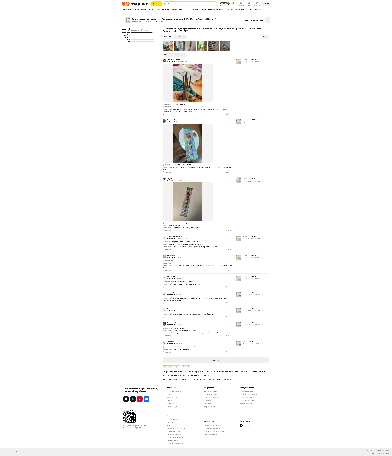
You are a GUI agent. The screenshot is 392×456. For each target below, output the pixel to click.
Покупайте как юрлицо (211, 397)
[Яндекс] (387, 453)
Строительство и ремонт (175, 437)
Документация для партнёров (214, 431)
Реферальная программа (248, 394)
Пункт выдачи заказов (247, 400)
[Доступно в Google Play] (133, 401)
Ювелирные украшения (175, 443)
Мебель (169, 394)
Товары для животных (174, 434)
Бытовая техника (172, 397)
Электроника (171, 404)
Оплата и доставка (210, 394)
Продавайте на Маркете (212, 428)
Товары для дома (172, 410)
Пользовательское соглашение (26, 452)
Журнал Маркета (209, 407)
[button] (168, 46)
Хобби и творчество (173, 419)
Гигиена (169, 400)
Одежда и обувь (172, 407)
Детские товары (172, 440)
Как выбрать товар (210, 391)
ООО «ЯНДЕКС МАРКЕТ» (381, 450)
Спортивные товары (173, 431)
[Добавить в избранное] (267, 20)
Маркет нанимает (246, 404)
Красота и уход (172, 416)
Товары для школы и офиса (176, 428)
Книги (169, 425)
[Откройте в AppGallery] (140, 401)
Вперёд (185, 367)
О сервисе (207, 400)
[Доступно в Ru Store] (146, 401)
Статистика (9, 452)
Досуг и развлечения (174, 391)
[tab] (127, 9)
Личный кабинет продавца (213, 425)
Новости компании (246, 391)
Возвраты (207, 404)
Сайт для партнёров (210, 434)
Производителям (246, 397)
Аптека (169, 413)
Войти (266, 4)
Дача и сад (170, 422)
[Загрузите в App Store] (126, 401)
